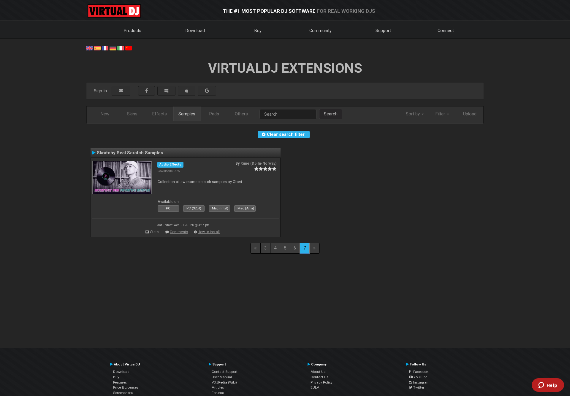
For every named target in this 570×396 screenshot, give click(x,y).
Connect (446, 30)
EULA (315, 387)
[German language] (113, 47)
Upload (469, 114)
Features (120, 382)
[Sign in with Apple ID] (186, 91)
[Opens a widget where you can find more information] (547, 385)
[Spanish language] (97, 47)
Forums (218, 393)
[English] (89, 47)
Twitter (418, 387)
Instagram (421, 382)
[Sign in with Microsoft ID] (166, 91)
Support (383, 30)
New (105, 114)
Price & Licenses (125, 387)
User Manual (222, 377)
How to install (209, 232)
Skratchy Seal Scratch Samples (130, 152)
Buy (258, 30)
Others (241, 114)
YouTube (420, 377)
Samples (186, 114)
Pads (214, 114)
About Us (318, 372)
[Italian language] (120, 47)
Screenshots (123, 393)
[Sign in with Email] (121, 91)
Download (195, 30)
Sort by (413, 114)
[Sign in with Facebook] (146, 91)
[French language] (105, 47)
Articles (218, 387)
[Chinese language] (128, 47)
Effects (159, 114)
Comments (179, 232)
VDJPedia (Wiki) (224, 382)
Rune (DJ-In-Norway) (258, 163)
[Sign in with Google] (207, 91)
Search (331, 114)
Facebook (419, 372)
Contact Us (319, 377)
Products (132, 30)
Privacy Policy (321, 382)
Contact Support (225, 372)
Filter (441, 114)
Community (320, 30)
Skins (132, 114)
